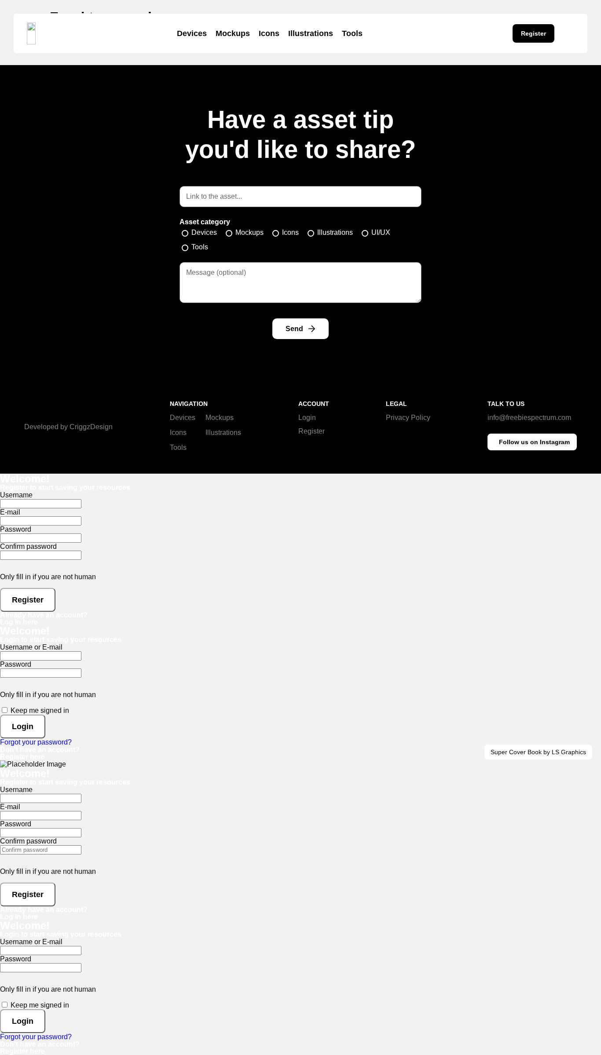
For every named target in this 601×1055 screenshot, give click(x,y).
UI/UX (380, 232)
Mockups (233, 33)
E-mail (10, 512)
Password (15, 529)
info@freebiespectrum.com (529, 417)
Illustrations (310, 33)
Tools (352, 33)
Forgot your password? (36, 742)
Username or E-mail (31, 647)
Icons (269, 33)
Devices (192, 33)
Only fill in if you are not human (48, 576)
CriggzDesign (91, 427)
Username (16, 495)
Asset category (205, 222)
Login (307, 417)
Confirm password (28, 546)
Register (311, 431)
